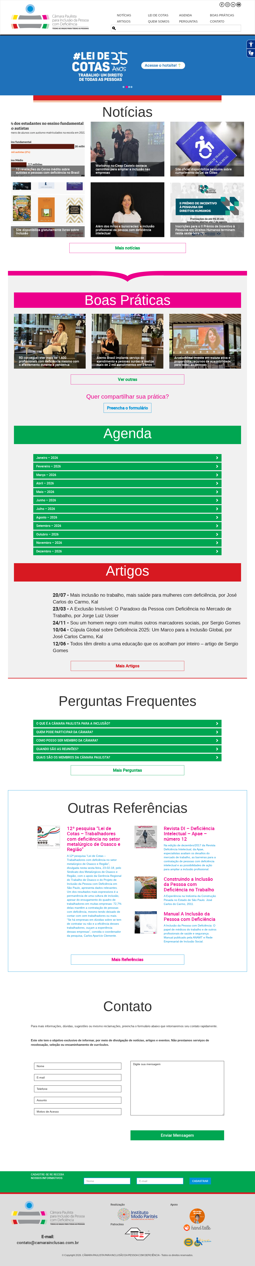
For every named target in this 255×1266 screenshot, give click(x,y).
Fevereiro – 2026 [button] (48, 466)
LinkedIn (233, 4)
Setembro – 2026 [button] (48, 525)
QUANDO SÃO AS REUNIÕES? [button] (57, 749)
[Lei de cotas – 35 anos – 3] (127, 65)
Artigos (123, 21)
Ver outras (127, 379)
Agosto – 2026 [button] (46, 517)
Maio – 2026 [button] (45, 492)
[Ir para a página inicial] (50, 16)
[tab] (127, 458)
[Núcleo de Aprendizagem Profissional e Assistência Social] (197, 1242)
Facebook (222, 4)
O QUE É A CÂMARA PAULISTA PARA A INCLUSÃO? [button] (73, 723)
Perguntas (188, 21)
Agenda (185, 15)
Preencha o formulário (127, 408)
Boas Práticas (222, 15)
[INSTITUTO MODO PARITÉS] (137, 1214)
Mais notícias (127, 248)
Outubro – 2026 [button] (47, 534)
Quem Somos (158, 21)
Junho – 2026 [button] (46, 500)
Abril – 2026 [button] (45, 483)
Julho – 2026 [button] (45, 509)
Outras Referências (127, 808)
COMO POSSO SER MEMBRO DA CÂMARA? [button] (67, 740)
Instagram (227, 4)
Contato (217, 21)
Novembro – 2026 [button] (49, 542)
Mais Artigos (127, 666)
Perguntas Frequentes (127, 701)
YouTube (238, 4)
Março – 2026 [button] (46, 475)
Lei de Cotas (158, 15)
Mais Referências (127, 959)
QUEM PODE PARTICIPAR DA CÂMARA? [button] (64, 732)
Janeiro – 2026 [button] (47, 457)
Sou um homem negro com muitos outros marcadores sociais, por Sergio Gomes (155, 622)
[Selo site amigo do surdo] (197, 1216)
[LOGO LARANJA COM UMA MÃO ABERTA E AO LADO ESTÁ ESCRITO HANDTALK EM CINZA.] (197, 1227)
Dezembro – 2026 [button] (49, 551)
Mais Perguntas (127, 770)
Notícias (124, 15)
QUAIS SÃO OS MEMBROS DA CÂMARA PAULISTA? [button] (73, 757)
